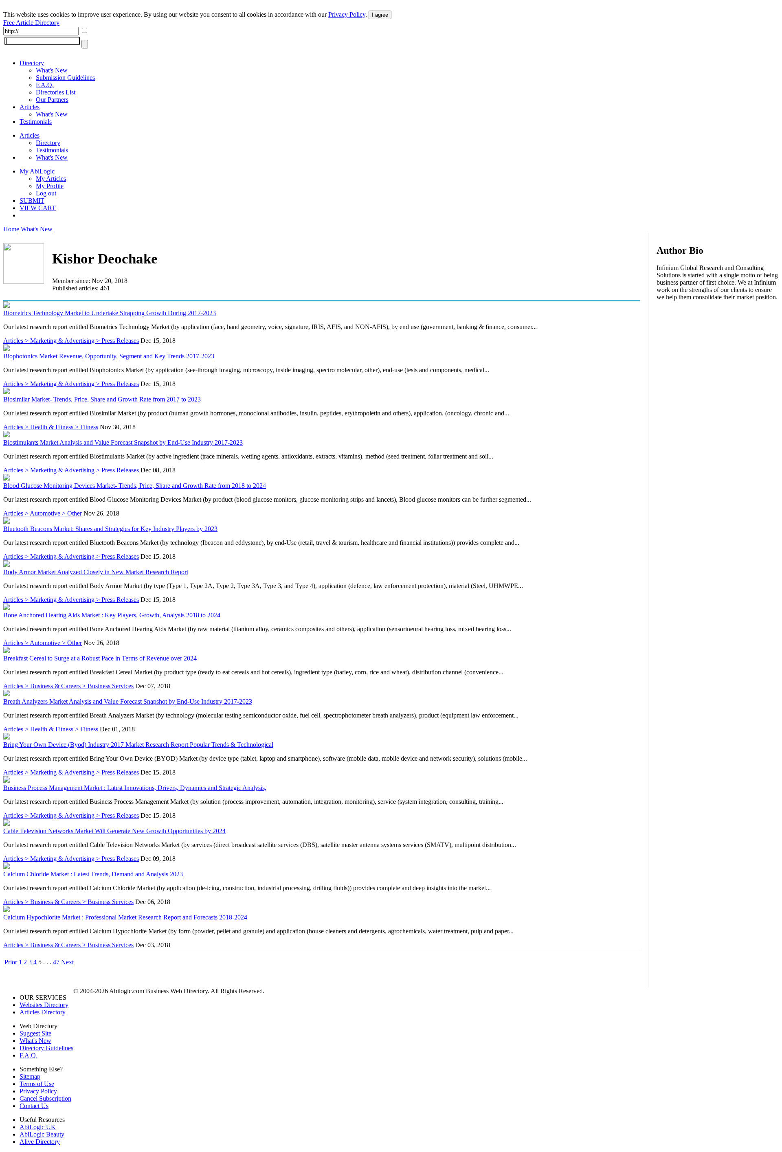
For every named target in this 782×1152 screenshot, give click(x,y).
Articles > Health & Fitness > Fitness (50, 426)
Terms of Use (37, 1083)
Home (11, 229)
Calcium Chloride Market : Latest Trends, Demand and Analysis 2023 (93, 874)
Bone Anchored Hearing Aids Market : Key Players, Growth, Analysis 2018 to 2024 (111, 615)
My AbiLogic (37, 171)
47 (56, 962)
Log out (46, 193)
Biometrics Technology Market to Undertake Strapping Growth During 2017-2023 (109, 312)
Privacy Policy (346, 14)
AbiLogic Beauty (42, 1134)
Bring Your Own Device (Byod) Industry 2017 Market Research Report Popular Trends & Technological (138, 744)
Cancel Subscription (45, 1098)
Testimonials (36, 121)
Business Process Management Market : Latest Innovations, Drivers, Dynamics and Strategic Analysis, (134, 787)
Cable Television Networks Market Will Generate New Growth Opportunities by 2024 (114, 830)
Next (67, 962)
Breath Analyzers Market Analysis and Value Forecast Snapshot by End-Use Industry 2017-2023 (127, 701)
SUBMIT (32, 200)
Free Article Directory (31, 22)
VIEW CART (38, 207)
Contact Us (34, 1105)
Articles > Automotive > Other (42, 513)
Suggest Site (35, 1033)
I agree (380, 15)
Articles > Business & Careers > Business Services (68, 685)
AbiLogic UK (38, 1126)
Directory (32, 62)
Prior (10, 962)
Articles (30, 106)
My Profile (50, 185)
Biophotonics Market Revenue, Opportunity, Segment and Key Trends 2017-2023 (108, 356)
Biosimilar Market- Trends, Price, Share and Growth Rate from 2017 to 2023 (102, 399)
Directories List (55, 92)
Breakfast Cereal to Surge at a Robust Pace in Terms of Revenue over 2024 (100, 658)
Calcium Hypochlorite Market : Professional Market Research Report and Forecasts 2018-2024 (125, 917)
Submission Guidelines (65, 77)
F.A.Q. (45, 84)
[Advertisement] (718, 360)
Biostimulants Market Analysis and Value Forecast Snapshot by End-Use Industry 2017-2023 (123, 442)
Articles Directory (43, 1012)
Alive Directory (40, 1141)
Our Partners (52, 99)
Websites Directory (44, 1004)
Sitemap (30, 1076)
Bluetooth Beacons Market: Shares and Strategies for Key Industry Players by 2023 (110, 528)
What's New (52, 70)
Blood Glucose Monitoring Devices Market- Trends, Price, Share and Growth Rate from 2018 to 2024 (134, 485)
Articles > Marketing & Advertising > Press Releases (71, 340)
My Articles (51, 178)
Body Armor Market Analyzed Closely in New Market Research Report (95, 571)
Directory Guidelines (46, 1047)
